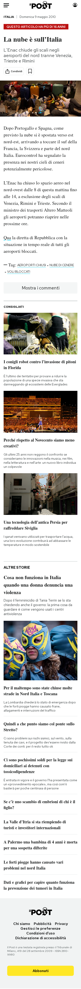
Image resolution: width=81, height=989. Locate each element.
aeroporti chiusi (31, 265)
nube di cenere (62, 265)
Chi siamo (21, 923)
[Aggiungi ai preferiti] (30, 71)
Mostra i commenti (40, 288)
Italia (9, 17)
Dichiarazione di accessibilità (40, 938)
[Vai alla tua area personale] (75, 5)
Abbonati (41, 970)
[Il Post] (40, 5)
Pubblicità (42, 923)
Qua (7, 237)
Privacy (61, 923)
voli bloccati (18, 272)
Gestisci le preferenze (40, 928)
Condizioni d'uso (40, 933)
